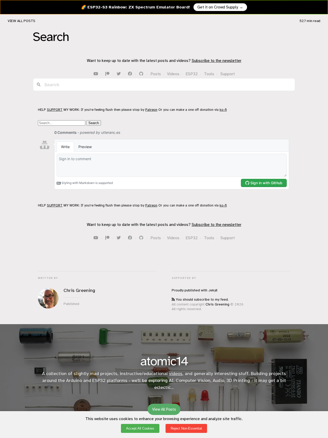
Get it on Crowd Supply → (220, 7)
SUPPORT (55, 109)
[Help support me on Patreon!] (107, 73)
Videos (173, 73)
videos (175, 373)
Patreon (151, 109)
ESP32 (192, 73)
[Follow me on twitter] (119, 73)
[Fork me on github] (141, 73)
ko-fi (223, 109)
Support (227, 73)
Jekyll (212, 290)
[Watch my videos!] (96, 73)
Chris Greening (217, 304)
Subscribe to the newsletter (216, 60)
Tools (209, 73)
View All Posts (21, 21)
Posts (155, 73)
